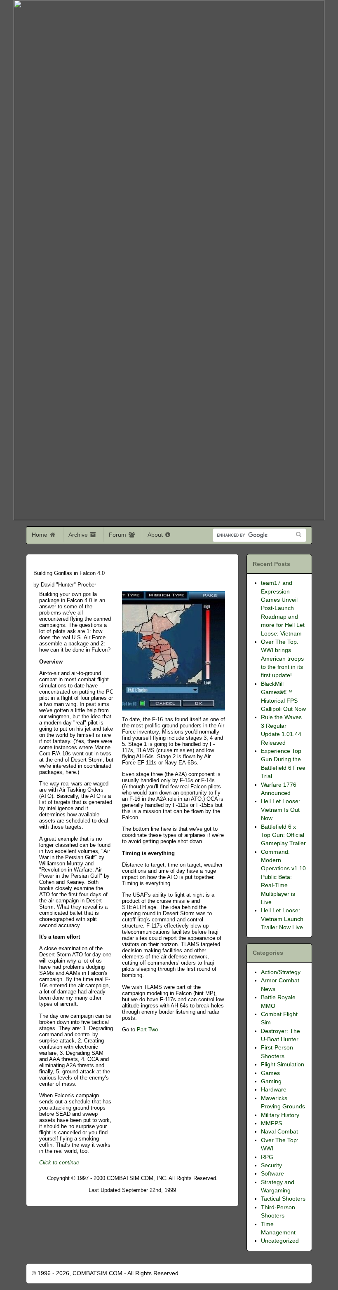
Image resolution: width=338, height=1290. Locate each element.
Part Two (147, 1029)
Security (271, 1165)
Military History (280, 1115)
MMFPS (271, 1123)
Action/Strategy (280, 972)
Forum (118, 534)
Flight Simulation (282, 1064)
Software (272, 1174)
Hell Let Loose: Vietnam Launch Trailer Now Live (282, 918)
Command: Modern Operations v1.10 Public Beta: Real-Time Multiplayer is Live (283, 877)
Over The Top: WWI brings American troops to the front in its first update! (282, 659)
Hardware (273, 1090)
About (156, 534)
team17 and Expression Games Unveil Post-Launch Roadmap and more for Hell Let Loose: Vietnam (283, 608)
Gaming (271, 1081)
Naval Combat (279, 1132)
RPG (267, 1157)
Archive (78, 534)
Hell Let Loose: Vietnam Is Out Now (280, 809)
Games (270, 1073)
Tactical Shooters (283, 1199)
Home (40, 534)
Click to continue (59, 1162)
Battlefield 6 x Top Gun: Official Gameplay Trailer (283, 835)
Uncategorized (280, 1241)
